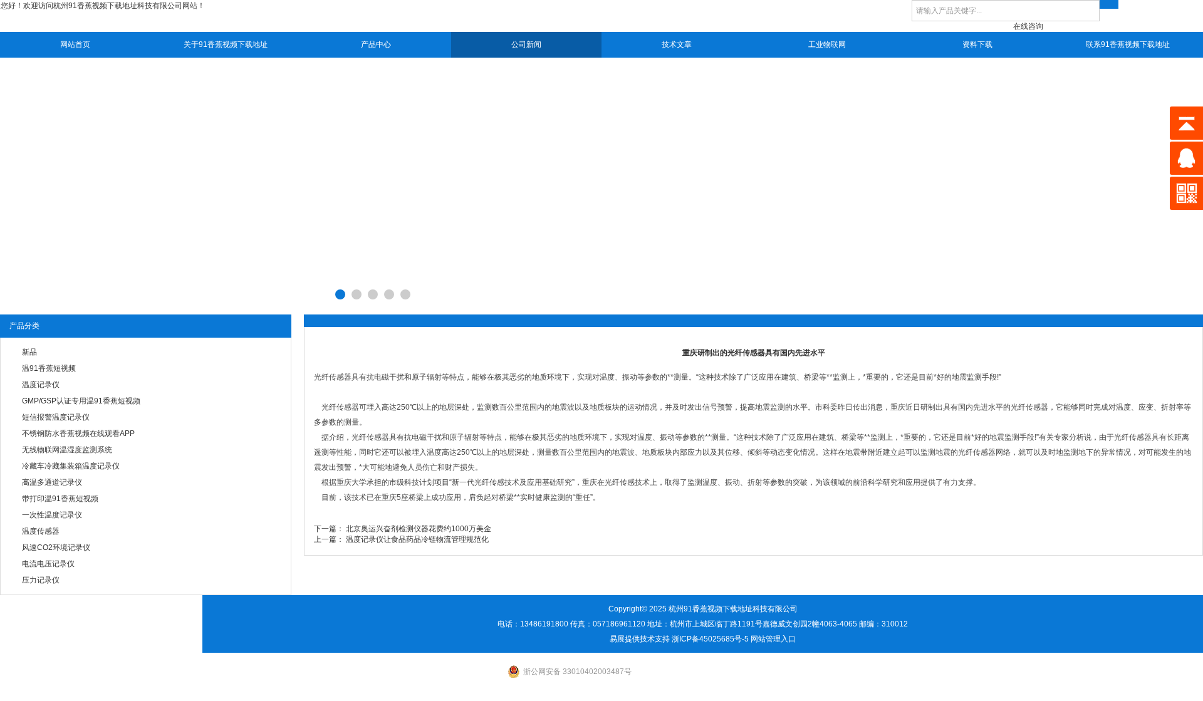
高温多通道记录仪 (52, 482)
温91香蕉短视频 (49, 368)
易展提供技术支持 (640, 639)
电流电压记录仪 (48, 563)
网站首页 (75, 44)
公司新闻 (526, 44)
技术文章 (677, 44)
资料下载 (977, 44)
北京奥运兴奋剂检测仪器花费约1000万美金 (418, 528)
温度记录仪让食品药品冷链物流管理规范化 (417, 539)
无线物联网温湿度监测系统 (67, 449)
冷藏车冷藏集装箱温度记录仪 (71, 466)
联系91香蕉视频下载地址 (1128, 44)
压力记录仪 (41, 580)
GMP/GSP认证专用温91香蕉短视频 (81, 401)
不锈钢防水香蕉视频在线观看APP (78, 433)
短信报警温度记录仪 (56, 417)
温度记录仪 (41, 384)
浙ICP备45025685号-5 (710, 639)
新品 (29, 352)
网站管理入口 (773, 639)
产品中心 (376, 44)
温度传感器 (41, 531)
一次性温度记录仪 (52, 515)
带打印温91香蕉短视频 (60, 498)
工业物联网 (827, 44)
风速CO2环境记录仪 (56, 547)
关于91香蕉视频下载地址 (226, 44)
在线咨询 (1028, 26)
